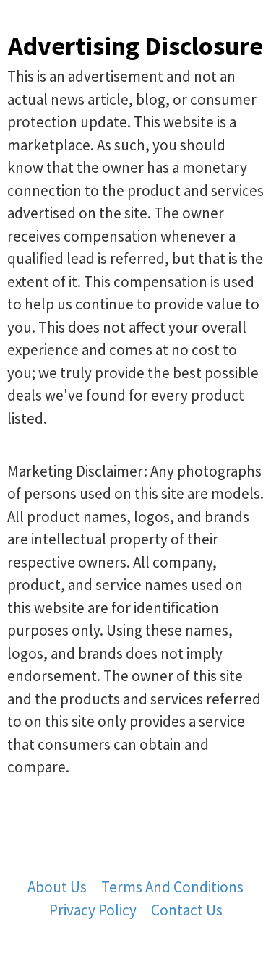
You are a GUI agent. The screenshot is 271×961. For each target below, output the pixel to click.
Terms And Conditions (172, 887)
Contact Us (187, 910)
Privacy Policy (93, 910)
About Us (57, 887)
